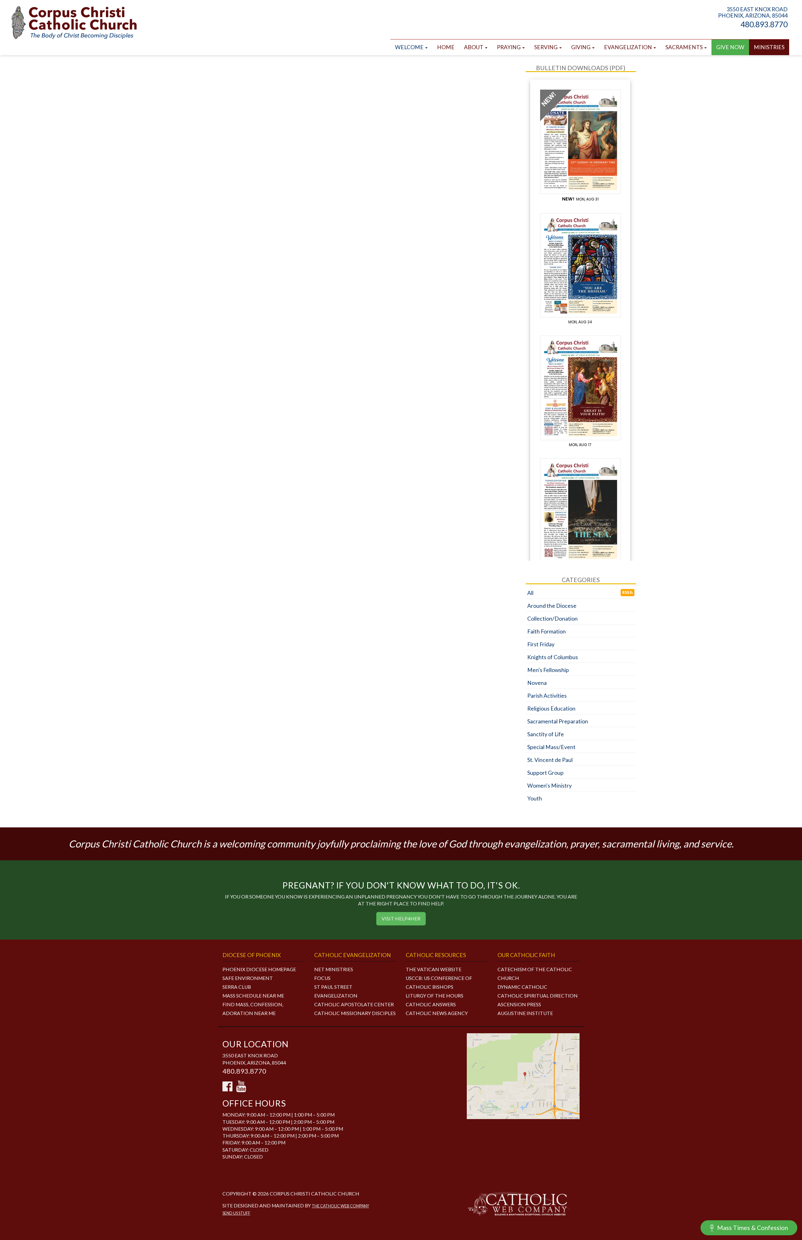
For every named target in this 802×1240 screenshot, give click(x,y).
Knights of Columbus (552, 657)
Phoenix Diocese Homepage (259, 969)
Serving (546, 47)
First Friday (541, 644)
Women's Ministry (549, 785)
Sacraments (684, 47)
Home (446, 47)
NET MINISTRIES (333, 969)
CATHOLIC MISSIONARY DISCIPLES (355, 1013)
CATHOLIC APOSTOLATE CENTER (354, 1004)
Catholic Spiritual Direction (537, 995)
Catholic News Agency (437, 1013)
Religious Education (551, 708)
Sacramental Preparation (557, 721)
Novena (537, 683)
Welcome (409, 47)
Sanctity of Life (545, 734)
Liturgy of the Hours (434, 995)
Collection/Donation (552, 618)
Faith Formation (546, 631)
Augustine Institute (525, 1013)
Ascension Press (519, 1004)
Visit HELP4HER (401, 918)
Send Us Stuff (236, 1213)
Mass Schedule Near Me (253, 995)
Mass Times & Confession (752, 1227)
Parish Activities (547, 695)
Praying (509, 47)
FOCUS (322, 978)
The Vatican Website (433, 969)
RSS (626, 592)
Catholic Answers (431, 1004)
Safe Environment (247, 978)
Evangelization (628, 47)
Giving (581, 47)
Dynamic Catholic (522, 987)
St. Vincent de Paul (550, 760)
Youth (534, 798)
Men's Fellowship (548, 670)
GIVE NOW (730, 47)
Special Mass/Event (551, 747)
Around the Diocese (551, 605)
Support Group (545, 772)
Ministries (769, 47)
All (530, 593)
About (474, 47)
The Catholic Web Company (340, 1206)
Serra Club (236, 987)
